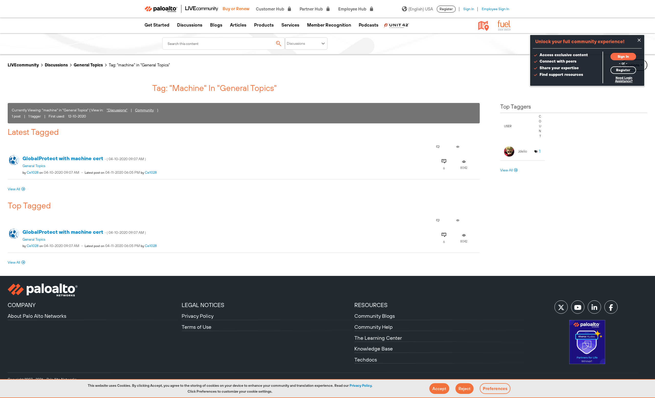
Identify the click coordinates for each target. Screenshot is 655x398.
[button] (439, 388)
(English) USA (420, 9)
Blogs (216, 25)
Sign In (468, 9)
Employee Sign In (495, 9)
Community (144, 110)
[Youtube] (577, 307)
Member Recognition (329, 25)
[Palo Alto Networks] (94, 290)
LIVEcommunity (23, 65)
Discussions (189, 25)
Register (446, 9)
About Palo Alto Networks (37, 316)
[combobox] (223, 43)
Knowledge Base (373, 349)
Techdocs (365, 359)
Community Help (373, 327)
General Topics (88, 65)
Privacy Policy (361, 385)
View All (14, 189)
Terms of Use (196, 327)
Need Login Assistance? (623, 79)
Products (264, 25)
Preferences (495, 388)
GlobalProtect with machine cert (84, 158)
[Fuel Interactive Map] (483, 25)
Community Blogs (374, 316)
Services (290, 25)
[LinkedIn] (594, 307)
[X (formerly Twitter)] (561, 307)
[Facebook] (611, 307)
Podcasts (368, 25)
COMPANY (22, 305)
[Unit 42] (396, 25)
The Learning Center (378, 338)
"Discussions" (117, 110)
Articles (238, 25)
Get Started (157, 25)
